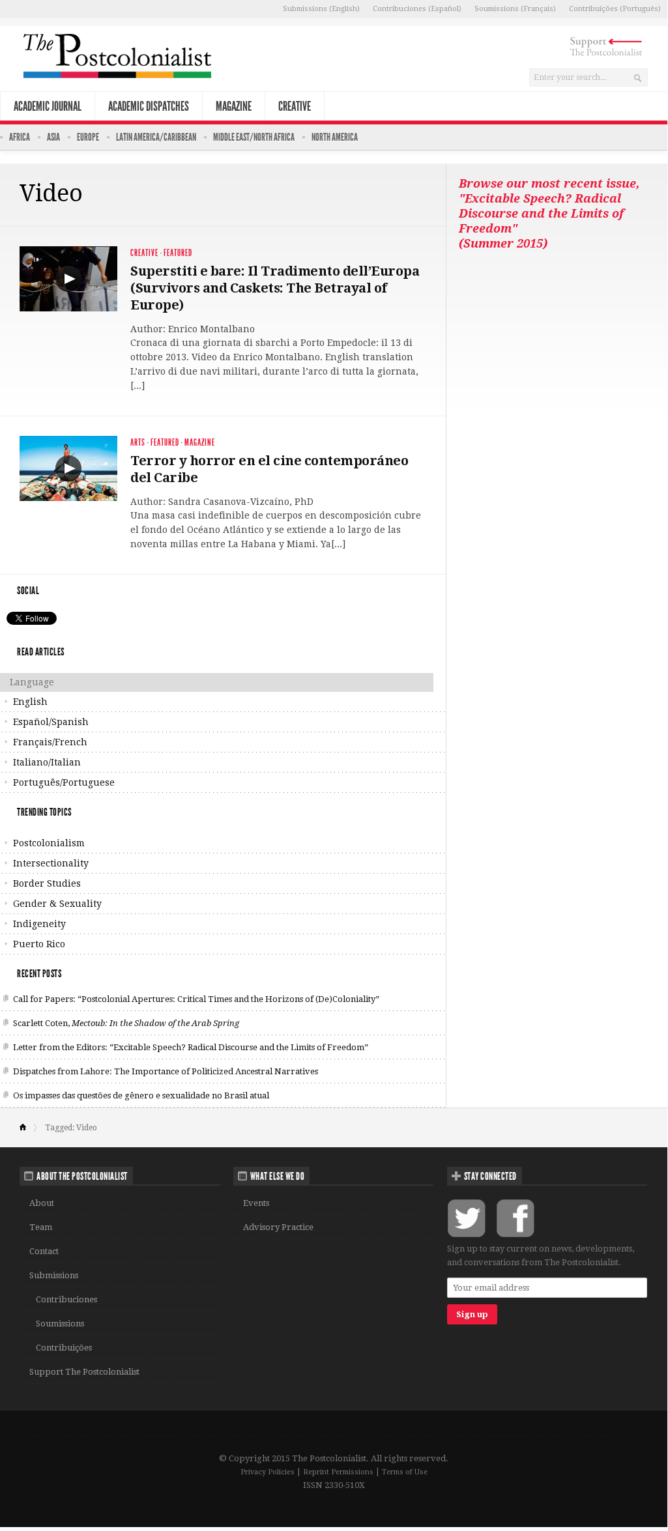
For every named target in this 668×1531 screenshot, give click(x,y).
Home (28, 1127)
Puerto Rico (39, 944)
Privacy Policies (267, 1472)
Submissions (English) (321, 9)
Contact (44, 1251)
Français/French (50, 742)
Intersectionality (51, 863)
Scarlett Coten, (126, 1023)
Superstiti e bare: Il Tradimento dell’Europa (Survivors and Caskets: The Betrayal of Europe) (274, 288)
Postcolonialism (49, 843)
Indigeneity (39, 924)
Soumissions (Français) (515, 9)
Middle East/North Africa (254, 137)
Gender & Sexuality (57, 903)
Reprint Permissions (338, 1472)
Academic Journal (47, 106)
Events (256, 1203)
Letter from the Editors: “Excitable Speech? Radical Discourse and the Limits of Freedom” (190, 1047)
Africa (19, 137)
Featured (178, 253)
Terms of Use (405, 1472)
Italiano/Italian (47, 762)
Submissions (53, 1275)
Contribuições (64, 1347)
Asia (53, 137)
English (30, 701)
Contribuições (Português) (615, 9)
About (41, 1203)
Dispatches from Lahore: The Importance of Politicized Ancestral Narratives (165, 1071)
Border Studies (47, 883)
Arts (137, 442)
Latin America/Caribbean (156, 137)
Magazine (234, 106)
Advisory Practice (278, 1227)
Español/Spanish (51, 722)
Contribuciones (66, 1299)
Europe (88, 137)
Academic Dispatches (148, 106)
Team (40, 1227)
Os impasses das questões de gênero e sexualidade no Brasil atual (141, 1095)
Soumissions (60, 1323)
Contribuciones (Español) (417, 9)
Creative (294, 106)
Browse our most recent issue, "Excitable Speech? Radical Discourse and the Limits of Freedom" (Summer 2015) (549, 213)
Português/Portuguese (64, 782)
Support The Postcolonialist (84, 1372)
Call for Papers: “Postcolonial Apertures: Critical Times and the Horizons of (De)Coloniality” (196, 999)
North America (335, 137)
